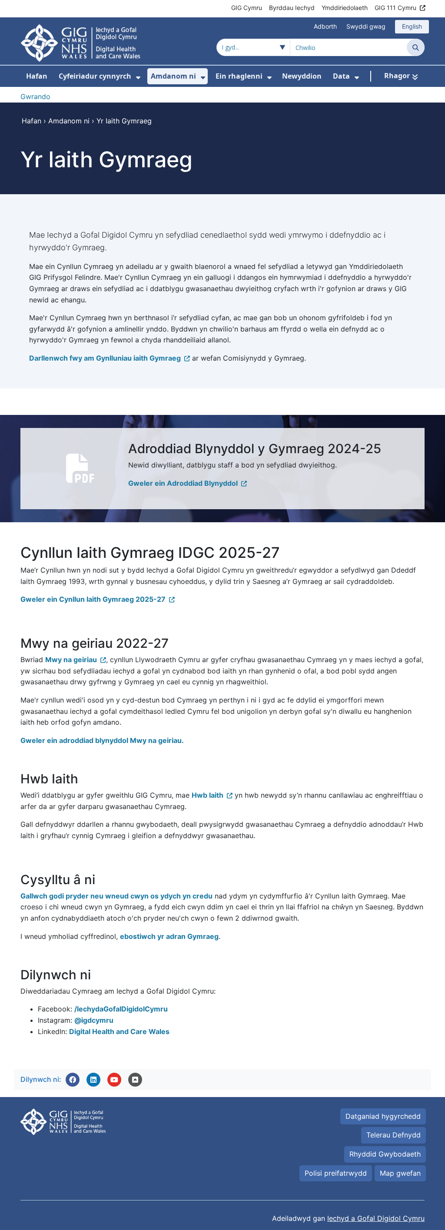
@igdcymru (93, 1020)
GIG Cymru (246, 7)
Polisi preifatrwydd (336, 1173)
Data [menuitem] (341, 76)
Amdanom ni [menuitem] (173, 76)
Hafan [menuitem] (36, 76)
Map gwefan (400, 1173)
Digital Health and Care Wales (119, 1031)
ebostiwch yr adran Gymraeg (169, 936)
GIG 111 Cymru (395, 7)
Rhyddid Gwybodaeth (385, 1154)
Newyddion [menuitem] (302, 76)
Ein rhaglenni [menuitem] (239, 76)
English (412, 26)
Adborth (325, 26)
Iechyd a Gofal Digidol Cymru (376, 1218)
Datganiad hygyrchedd (383, 1116)
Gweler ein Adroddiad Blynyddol (183, 483)
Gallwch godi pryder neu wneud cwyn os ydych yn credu (116, 896)
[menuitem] (138, 78)
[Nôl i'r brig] (135, 1079)
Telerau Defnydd (393, 1135)
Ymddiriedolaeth (345, 7)
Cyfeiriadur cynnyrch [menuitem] (95, 76)
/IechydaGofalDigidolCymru (121, 1009)
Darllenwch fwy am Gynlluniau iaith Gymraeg (105, 358)
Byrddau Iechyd (292, 7)
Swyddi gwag (365, 26)
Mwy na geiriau (71, 659)
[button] (72, 1079)
